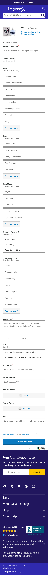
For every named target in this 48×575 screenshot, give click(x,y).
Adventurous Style (12, 250)
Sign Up (37, 472)
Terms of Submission (9, 434)
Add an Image (9, 390)
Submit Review (25, 442)
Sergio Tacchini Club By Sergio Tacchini (31, 33)
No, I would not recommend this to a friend (23, 357)
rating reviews (13, 527)
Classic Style (10, 245)
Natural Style (10, 239)
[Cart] (44, 9)
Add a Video (8, 403)
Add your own (10, 128)
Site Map (27, 555)
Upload (26, 395)
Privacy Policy (25, 434)
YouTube (26, 409)
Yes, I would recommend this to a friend (21, 352)
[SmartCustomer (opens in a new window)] (10, 535)
